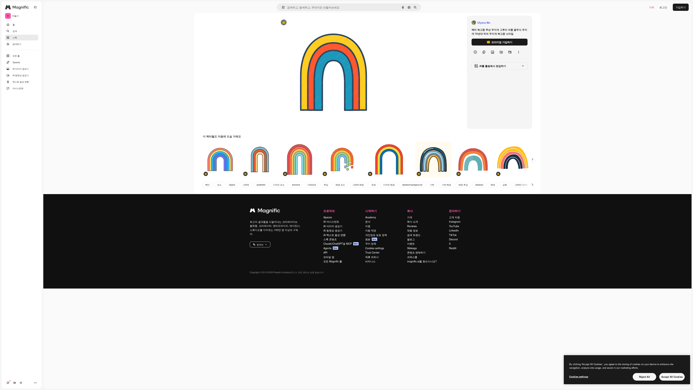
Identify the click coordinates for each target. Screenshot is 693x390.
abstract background (412, 184)
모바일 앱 (328, 257)
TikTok (453, 235)
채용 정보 (412, 230)
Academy (370, 217)
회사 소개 (412, 221)
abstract (479, 184)
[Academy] (14, 383)
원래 (298, 23)
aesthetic (261, 184)
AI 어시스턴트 (331, 221)
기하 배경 (446, 184)
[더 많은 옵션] (518, 52)
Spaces (327, 217)
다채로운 (312, 184)
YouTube (454, 226)
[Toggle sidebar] (35, 7)
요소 (219, 184)
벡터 (207, 184)
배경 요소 (340, 184)
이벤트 (411, 243)
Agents (330, 248)
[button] (260, 244)
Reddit (452, 248)
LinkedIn (454, 230)
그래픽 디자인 (521, 184)
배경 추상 (463, 184)
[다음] (532, 159)
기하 (432, 184)
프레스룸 (412, 257)
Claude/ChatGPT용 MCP (340, 243)
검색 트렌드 (413, 235)
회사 (410, 211)
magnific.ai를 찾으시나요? (422, 261)
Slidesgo (412, 248)
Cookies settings (374, 248)
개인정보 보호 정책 (376, 235)
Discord (453, 239)
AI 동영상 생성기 (332, 230)
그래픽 (246, 184)
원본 (370, 239)
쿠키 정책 (370, 243)
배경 (493, 184)
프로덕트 (329, 211)
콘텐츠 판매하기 (416, 252)
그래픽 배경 (358, 184)
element (296, 184)
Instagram (455, 221)
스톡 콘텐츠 (330, 239)
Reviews (412, 226)
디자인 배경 (389, 184)
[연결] (8, 383)
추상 (326, 184)
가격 (651, 7)
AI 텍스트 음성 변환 (334, 235)
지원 (367, 226)
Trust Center (372, 252)
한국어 (260, 244)
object (232, 184)
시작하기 (371, 211)
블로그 (411, 239)
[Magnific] (265, 211)
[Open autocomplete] (282, 7)
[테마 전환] (21, 383)
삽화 (505, 184)
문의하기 (455, 211)
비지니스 (370, 261)
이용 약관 (370, 230)
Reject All (644, 376)
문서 (367, 221)
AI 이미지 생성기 (332, 226)
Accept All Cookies (672, 376)
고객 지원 (454, 217)
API (325, 252)
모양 (373, 184)
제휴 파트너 (372, 257)
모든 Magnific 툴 (332, 261)
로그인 (663, 7)
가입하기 (681, 7)
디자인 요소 (278, 184)
